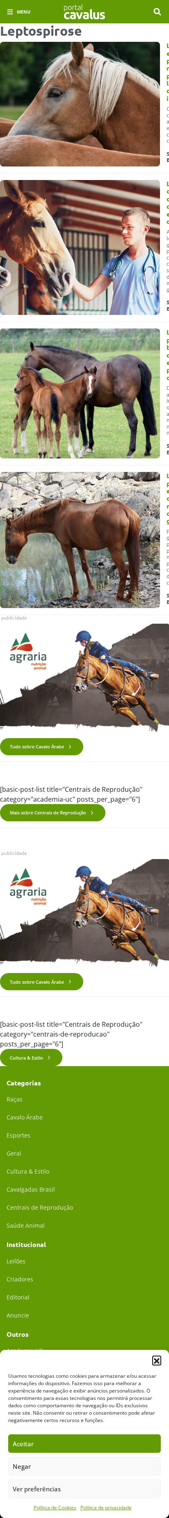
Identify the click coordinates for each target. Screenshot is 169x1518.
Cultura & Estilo (26, 1058)
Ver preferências (37, 1489)
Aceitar (23, 1444)
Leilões (16, 1261)
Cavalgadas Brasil (31, 1189)
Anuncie (18, 1315)
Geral (14, 1153)
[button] (157, 1360)
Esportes (18, 1135)
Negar (22, 1466)
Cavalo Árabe (25, 1117)
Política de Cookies (55, 1507)
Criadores (20, 1279)
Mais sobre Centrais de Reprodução (48, 812)
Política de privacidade (106, 1507)
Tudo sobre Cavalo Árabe (37, 746)
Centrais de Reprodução (40, 1207)
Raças (15, 1099)
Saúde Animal (26, 1225)
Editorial (18, 1297)
